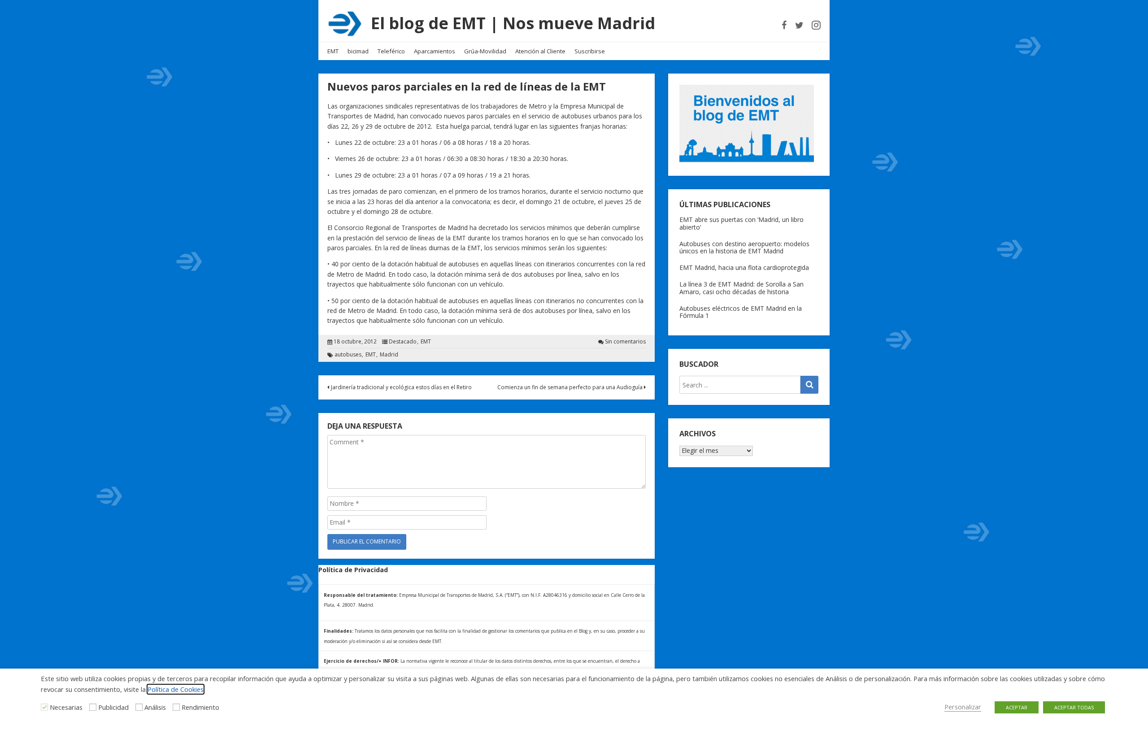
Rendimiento (200, 707)
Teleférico (391, 51)
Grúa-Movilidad (485, 51)
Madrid (389, 355)
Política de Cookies (176, 689)
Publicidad (113, 707)
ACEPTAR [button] (1016, 707)
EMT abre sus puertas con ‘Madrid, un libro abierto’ (741, 223)
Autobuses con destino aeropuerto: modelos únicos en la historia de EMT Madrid (744, 247)
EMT (333, 51)
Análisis (155, 707)
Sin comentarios (625, 342)
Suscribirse (589, 51)
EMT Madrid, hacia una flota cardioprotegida (744, 267)
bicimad (358, 51)
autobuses (348, 355)
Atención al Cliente (540, 51)
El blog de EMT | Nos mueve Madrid (513, 23)
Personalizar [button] (962, 706)
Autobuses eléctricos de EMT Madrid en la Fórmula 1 (740, 312)
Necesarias (66, 707)
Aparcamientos (434, 51)
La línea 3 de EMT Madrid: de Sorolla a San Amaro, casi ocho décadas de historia (741, 288)
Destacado (403, 342)
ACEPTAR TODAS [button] (1074, 707)
